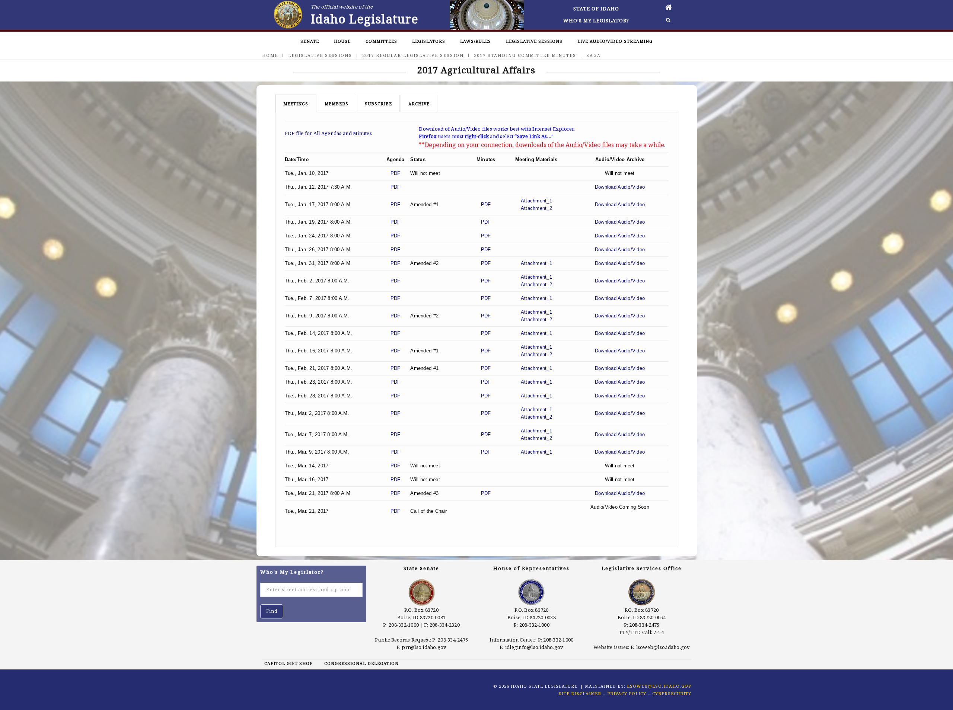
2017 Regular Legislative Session (413, 55)
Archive (419, 103)
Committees (381, 41)
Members (336, 103)
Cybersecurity (671, 693)
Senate (309, 41)
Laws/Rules (475, 41)
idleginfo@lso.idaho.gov (534, 647)
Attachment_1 (536, 201)
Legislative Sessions (534, 41)
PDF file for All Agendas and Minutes (328, 133)
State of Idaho (596, 8)
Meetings (295, 103)
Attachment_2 (536, 208)
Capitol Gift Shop (288, 663)
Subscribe (378, 103)
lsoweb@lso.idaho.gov (663, 647)
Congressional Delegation (361, 663)
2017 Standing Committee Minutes (525, 55)
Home (270, 55)
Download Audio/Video (620, 187)
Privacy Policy (626, 693)
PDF (396, 173)
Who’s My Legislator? (596, 20)
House (342, 41)
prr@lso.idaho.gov (424, 647)
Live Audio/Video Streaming (615, 41)
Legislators (428, 41)
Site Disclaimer (580, 693)
